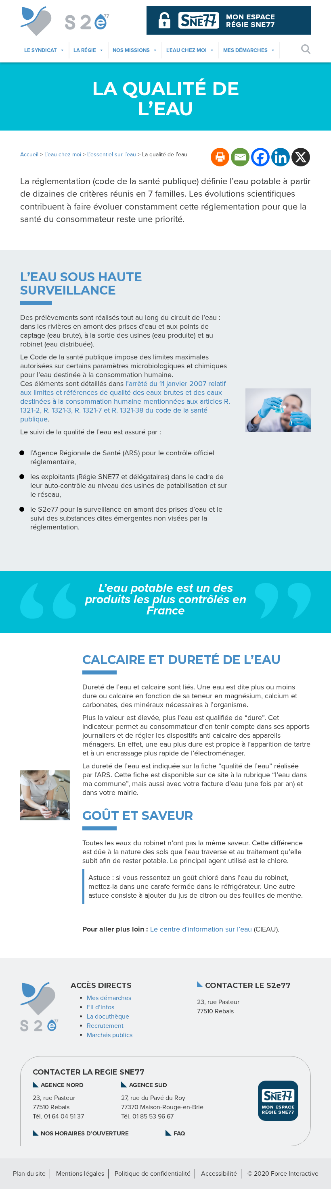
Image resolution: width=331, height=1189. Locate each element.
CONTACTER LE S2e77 (248, 986)
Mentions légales (80, 1174)
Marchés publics (109, 1035)
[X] (300, 157)
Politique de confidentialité (153, 1174)
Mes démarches (245, 50)
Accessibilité (219, 1174)
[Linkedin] (280, 157)
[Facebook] (260, 157)
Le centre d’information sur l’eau (201, 929)
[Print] (220, 157)
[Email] (240, 157)
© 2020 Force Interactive (282, 1174)
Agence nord (62, 1085)
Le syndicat (40, 50)
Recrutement (105, 1026)
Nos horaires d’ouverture (85, 1133)
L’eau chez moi (62, 154)
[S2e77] (77, 21)
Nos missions (131, 50)
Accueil (29, 154)
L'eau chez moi (186, 50)
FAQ (179, 1133)
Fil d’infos (100, 1007)
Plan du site (29, 1174)
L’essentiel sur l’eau (111, 154)
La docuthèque (108, 1017)
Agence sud (148, 1085)
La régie (84, 50)
